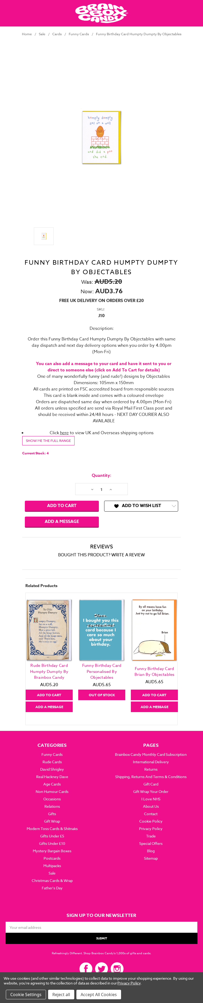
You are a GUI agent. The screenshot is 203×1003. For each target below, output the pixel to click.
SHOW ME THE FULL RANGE (48, 440)
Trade (151, 835)
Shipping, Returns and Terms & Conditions (151, 776)
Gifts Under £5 (52, 835)
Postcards (52, 858)
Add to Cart (49, 695)
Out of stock (102, 695)
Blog (151, 850)
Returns (151, 769)
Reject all (61, 994)
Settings (33, 994)
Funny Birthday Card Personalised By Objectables (102, 671)
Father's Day (52, 887)
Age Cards (52, 784)
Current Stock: (35, 453)
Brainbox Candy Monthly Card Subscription (151, 754)
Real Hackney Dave (52, 776)
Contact (151, 813)
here (64, 433)
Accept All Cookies (99, 994)
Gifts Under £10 (52, 843)
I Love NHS (150, 798)
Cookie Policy (151, 821)
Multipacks (52, 865)
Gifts (52, 813)
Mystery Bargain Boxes (52, 850)
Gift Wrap (52, 821)
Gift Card (151, 784)
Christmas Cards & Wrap (52, 880)
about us (151, 806)
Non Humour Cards (52, 791)
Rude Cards (52, 761)
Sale (52, 873)
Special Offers (151, 843)
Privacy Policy (151, 828)
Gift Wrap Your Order (150, 791)
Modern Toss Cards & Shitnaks (52, 828)
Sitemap (151, 858)
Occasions (52, 798)
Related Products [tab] (41, 585)
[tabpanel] (49, 655)
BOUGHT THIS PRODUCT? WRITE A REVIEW (101, 555)
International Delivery (151, 761)
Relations (52, 806)
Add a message (62, 521)
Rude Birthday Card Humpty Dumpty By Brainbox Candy (49, 671)
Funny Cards (52, 754)
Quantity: (101, 475)
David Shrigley (52, 769)
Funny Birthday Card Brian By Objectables (154, 672)
